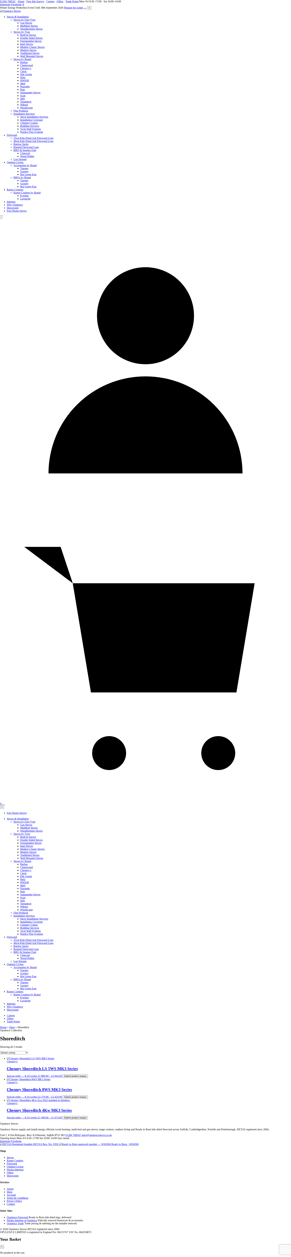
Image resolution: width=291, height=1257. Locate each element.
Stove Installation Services (34, 116)
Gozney (24, 171)
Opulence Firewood (17, 1217)
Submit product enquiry (75, 1076)
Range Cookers (15, 189)
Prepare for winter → (75, 7)
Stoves (10, 1157)
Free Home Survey (17, 210)
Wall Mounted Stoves (31, 56)
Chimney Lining (29, 122)
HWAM (24, 80)
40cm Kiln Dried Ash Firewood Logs (33, 141)
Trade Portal (72, 1)
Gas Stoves (26, 22)
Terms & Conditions (17, 1198)
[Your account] (145, 508)
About (21, 1)
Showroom (13, 207)
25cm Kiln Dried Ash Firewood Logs (33, 138)
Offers (60, 1)
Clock (23, 71)
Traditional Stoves (29, 53)
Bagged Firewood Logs (26, 147)
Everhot (24, 195)
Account (11, 1194)
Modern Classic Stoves (32, 47)
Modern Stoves (28, 50)
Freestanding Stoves (31, 41)
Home (3, 1027)
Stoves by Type (21, 31)
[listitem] (29, 1144)
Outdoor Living (15, 162)
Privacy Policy (14, 1201)
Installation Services (24, 113)
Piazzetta (25, 86)
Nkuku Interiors (15, 1169)
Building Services (29, 126)
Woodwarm (26, 107)
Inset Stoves (26, 44)
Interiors (11, 201)
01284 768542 (7, 1)
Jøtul (22, 83)
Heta (22, 77)
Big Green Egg (28, 174)
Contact (11, 1204)
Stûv (22, 98)
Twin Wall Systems (30, 129)
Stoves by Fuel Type (24, 19)
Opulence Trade (15, 1223)
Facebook (16, 4)
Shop (12, 1027)
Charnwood (26, 65)
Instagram (5, 4)
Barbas (24, 62)
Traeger (24, 168)
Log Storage (20, 159)
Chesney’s (25, 68)
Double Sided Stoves (31, 38)
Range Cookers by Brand (27, 192)
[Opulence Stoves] (10, 11)
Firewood (12, 135)
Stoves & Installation (18, 16)
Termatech (25, 101)
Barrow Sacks (20, 144)
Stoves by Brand (22, 59)
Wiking (24, 104)
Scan (22, 95)
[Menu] (3, 804)
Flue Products (20, 110)
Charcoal (25, 153)
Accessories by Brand (25, 165)
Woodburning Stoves (31, 28)
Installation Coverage (31, 119)
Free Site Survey (35, 1)
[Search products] (1, 217)
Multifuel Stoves (29, 25)
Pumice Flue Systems (31, 132)
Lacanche (25, 198)
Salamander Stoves (30, 92)
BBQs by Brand (22, 177)
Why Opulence (15, 204)
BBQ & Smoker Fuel (24, 150)
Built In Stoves (28, 35)
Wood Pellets (27, 156)
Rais (22, 89)
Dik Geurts (26, 74)
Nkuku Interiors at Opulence (22, 1220)
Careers (50, 1)
